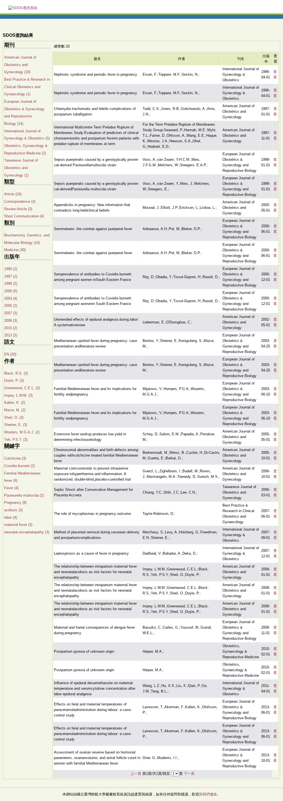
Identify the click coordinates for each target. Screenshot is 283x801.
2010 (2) (10, 328)
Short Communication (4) (24, 216)
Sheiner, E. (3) (15, 425)
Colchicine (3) (15, 458)
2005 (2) (10, 306)
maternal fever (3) (18, 525)
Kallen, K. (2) (14, 402)
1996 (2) (10, 269)
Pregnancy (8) (15, 502)
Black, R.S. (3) (16, 373)
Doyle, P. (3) (14, 380)
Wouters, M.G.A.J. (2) (22, 432)
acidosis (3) (13, 510)
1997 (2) (10, 276)
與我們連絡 (208, 794)
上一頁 (135, 773)
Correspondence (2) (19, 201)
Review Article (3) (18, 209)
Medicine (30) (15, 250)
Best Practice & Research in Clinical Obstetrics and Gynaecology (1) (27, 86)
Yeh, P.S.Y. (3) (15, 440)
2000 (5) (10, 291)
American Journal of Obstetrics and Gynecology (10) (20, 64)
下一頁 (189, 773)
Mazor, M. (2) (14, 410)
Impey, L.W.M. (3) (18, 395)
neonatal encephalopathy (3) (26, 532)
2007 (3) (10, 313)
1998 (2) (10, 283)
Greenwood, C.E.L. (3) (22, 388)
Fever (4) (11, 488)
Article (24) (13, 194)
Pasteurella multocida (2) (24, 495)
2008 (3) (10, 320)
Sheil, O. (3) (13, 417)
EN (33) (10, 354)
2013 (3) (10, 335)
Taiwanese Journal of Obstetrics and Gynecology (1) (21, 167)
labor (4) (10, 517)
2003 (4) (10, 298)
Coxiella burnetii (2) (19, 466)
